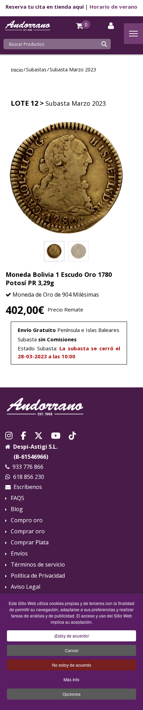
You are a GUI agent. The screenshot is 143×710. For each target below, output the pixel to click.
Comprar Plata (30, 542)
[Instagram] (8, 435)
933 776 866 (27, 467)
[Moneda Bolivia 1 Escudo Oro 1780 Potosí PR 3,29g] (66, 178)
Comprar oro (28, 531)
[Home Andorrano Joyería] (71, 406)
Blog (17, 509)
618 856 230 (28, 477)
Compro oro (27, 520)
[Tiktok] (72, 435)
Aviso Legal (25, 586)
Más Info (71, 679)
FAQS (17, 498)
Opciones (71, 694)
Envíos (19, 553)
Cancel (71, 650)
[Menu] (133, 33)
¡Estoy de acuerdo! (71, 636)
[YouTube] (55, 435)
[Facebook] (23, 435)
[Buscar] (104, 44)
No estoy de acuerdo (71, 665)
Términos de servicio (38, 564)
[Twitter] (38, 435)
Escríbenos (28, 487)
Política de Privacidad (38, 575)
